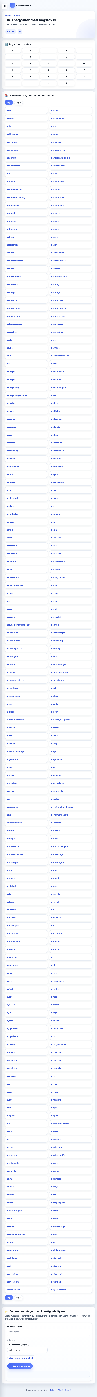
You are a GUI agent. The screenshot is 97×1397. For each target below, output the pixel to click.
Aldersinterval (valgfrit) (18, 1344)
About (60, 1390)
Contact (67, 1390)
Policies (53, 1390)
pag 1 (8, 102)
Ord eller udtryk (14, 1326)
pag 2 (18, 102)
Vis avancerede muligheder (22, 1358)
